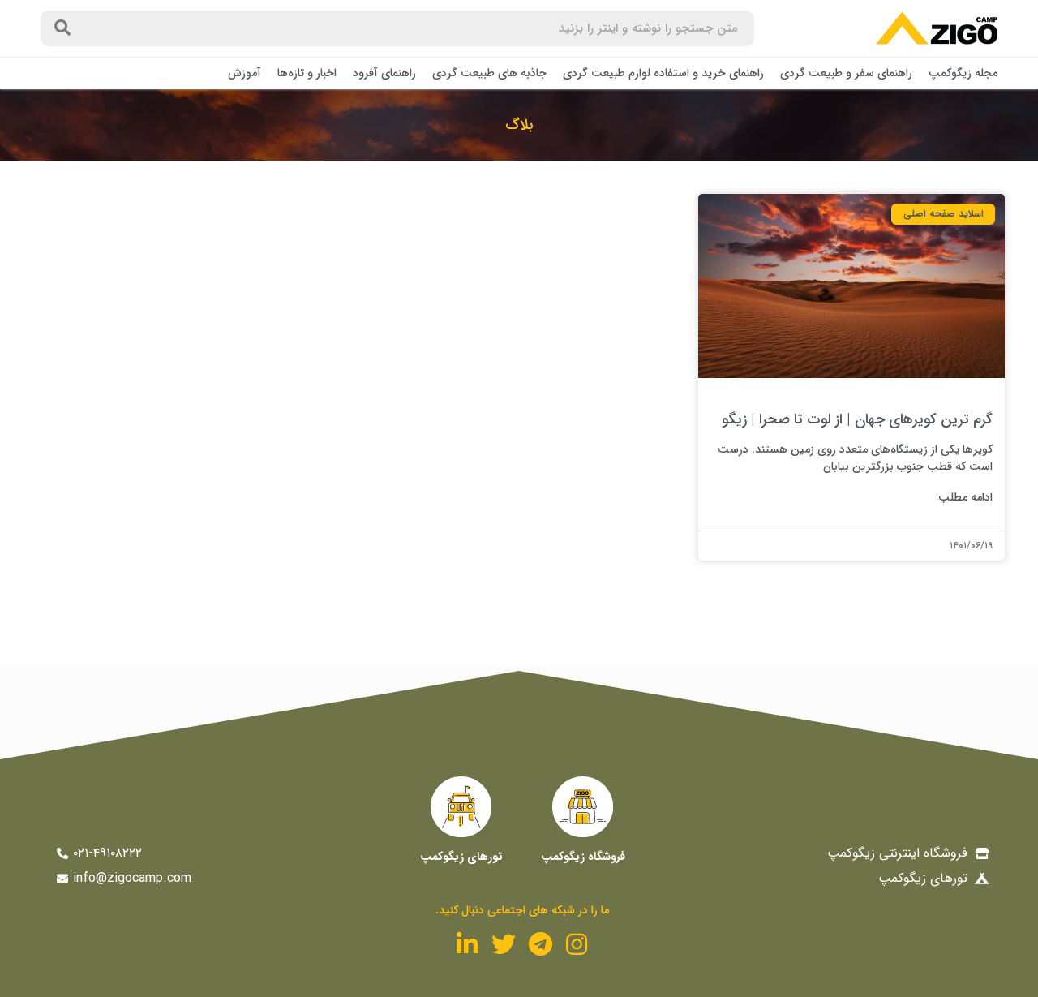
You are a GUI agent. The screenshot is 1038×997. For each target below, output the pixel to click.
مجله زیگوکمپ (963, 73)
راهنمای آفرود (384, 73)
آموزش (244, 73)
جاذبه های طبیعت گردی (489, 73)
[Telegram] (540, 944)
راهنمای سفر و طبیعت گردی (846, 73)
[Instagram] (576, 944)
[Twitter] (503, 944)
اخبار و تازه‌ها (307, 73)
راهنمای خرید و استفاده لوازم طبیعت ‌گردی (663, 73)
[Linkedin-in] (467, 944)
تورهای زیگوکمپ (461, 857)
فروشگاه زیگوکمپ (583, 857)
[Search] (62, 28)
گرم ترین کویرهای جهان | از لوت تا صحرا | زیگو (857, 419)
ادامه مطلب (965, 497)
